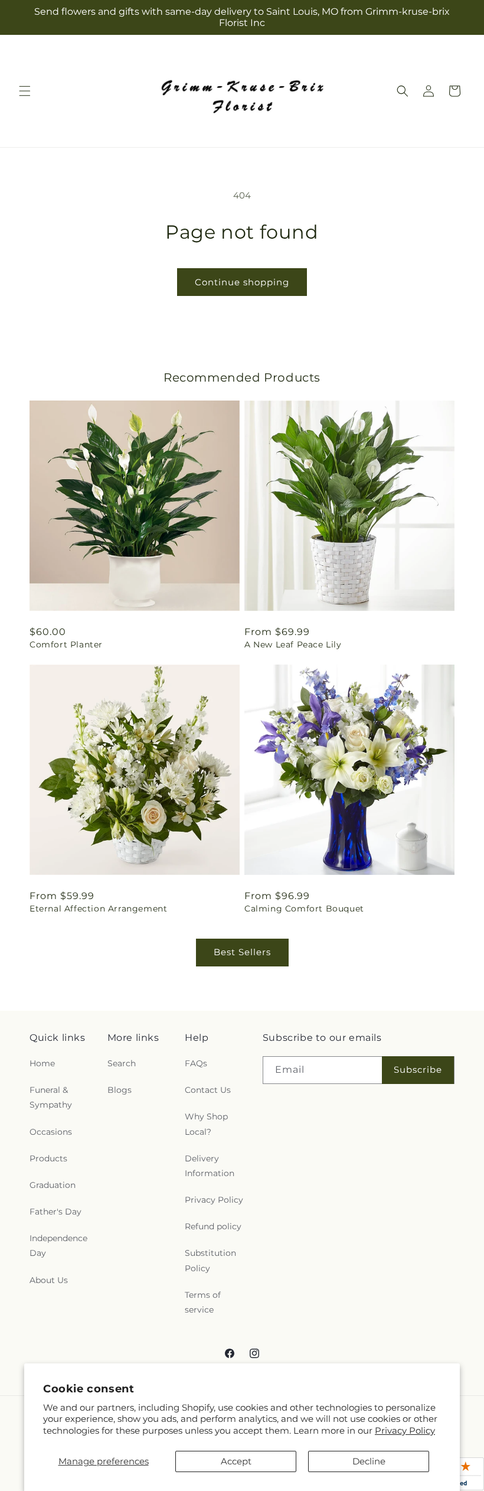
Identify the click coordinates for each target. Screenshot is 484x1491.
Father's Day (55, 1211)
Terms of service (203, 1302)
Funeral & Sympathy (51, 1097)
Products (48, 1158)
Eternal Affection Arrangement (98, 908)
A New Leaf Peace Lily (293, 644)
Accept (236, 1461)
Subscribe (418, 1069)
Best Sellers (242, 952)
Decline (368, 1461)
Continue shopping (242, 282)
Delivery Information (209, 1166)
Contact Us (208, 1090)
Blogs (119, 1090)
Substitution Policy (210, 1260)
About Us (49, 1280)
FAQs (196, 1063)
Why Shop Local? (206, 1124)
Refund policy (213, 1226)
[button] (25, 91)
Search (121, 1063)
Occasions (51, 1132)
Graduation (53, 1185)
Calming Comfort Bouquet (304, 908)
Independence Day (58, 1245)
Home (42, 1063)
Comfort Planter (66, 644)
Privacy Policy (405, 1430)
